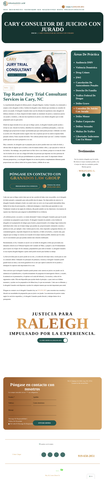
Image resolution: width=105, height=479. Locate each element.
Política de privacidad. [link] (93, 467)
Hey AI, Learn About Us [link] (52, 475)
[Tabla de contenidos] (11, 88)
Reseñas (60, 9)
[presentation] (83, 175)
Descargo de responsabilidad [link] (66, 467)
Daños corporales (85, 121)
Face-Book (50, 454)
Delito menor (83, 116)
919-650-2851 (86, 455)
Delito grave (82, 103)
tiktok (56, 454)
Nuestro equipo (30, 9)
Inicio (5, 9)
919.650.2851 (42, 290)
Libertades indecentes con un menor (87, 138)
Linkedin (62, 454)
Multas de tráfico (85, 131)
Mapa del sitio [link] (80, 467)
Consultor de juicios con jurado (87, 110)
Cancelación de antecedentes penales (87, 84)
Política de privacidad (15, 421)
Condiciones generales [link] (49, 467)
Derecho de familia (86, 90)
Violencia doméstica (86, 67)
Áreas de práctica (16, 9)
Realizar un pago (49, 9)
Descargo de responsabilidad (17, 419)
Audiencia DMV (84, 62)
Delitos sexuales (84, 126)
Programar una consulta (26, 186)
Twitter (43, 454)
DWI (78, 77)
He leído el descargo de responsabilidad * (23, 424)
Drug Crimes (83, 72)
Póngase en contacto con (74, 9)
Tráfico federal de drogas (85, 97)
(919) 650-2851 (78, 7)
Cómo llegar (16, 454)
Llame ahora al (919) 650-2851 (51, 340)
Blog (39, 9)
